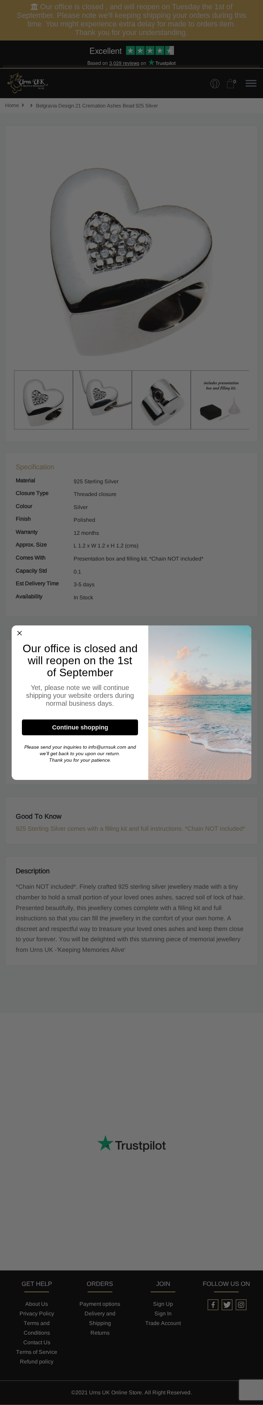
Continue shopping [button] (80, 727)
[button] (19, 633)
